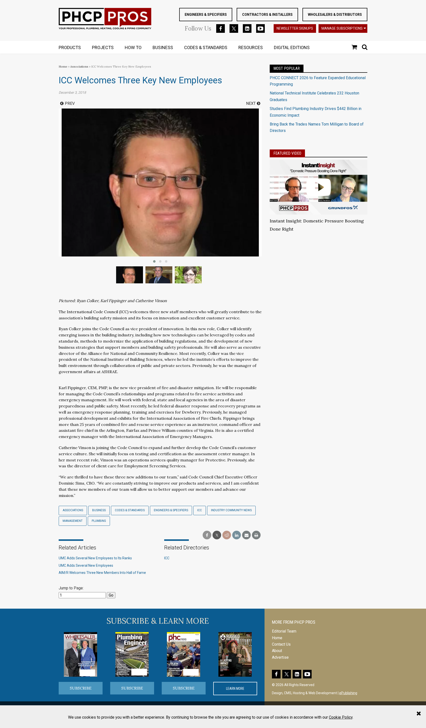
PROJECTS (103, 47)
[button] (154, 261)
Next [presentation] (251, 103)
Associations (79, 66)
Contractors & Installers (267, 15)
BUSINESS (163, 47)
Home (63, 66)
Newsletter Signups (295, 28)
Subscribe (80, 688)
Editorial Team (284, 631)
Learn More (235, 689)
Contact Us (281, 644)
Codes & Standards (130, 510)
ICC (199, 510)
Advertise (280, 657)
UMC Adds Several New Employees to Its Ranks (95, 558)
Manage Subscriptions (342, 28)
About (277, 650)
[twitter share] (217, 535)
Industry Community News (231, 510)
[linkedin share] (236, 535)
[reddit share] (226, 535)
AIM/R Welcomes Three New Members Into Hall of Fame (102, 573)
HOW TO (133, 47)
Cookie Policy (341, 717)
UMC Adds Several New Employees (86, 565)
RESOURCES (250, 47)
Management (73, 521)
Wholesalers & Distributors (335, 15)
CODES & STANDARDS (205, 47)
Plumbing (99, 521)
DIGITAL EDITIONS (292, 47)
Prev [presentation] (70, 103)
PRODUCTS (70, 47)
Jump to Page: (71, 588)
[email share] (246, 535)
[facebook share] (207, 535)
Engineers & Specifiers (206, 15)
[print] (256, 535)
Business (99, 510)
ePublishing (348, 693)
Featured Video (287, 153)
